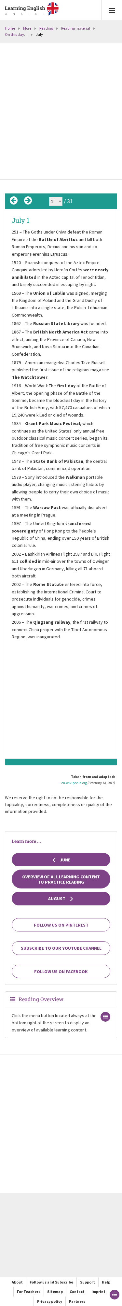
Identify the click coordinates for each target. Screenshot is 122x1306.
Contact (77, 1291)
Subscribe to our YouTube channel (61, 948)
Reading (46, 28)
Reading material (75, 28)
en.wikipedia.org (74, 783)
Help (106, 1282)
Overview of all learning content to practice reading (61, 879)
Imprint (98, 1291)
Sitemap (55, 1291)
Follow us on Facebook (61, 971)
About (17, 1282)
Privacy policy (49, 1301)
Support (87, 1282)
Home (10, 28)
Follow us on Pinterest (61, 925)
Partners (77, 1301)
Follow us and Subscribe (51, 1282)
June (64, 860)
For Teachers (28, 1291)
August (57, 898)
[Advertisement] (61, 112)
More (27, 28)
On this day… (16, 34)
